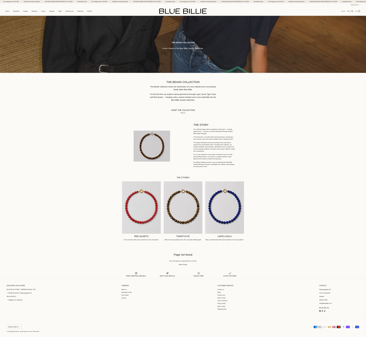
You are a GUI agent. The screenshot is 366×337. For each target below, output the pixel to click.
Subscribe (183, 177)
